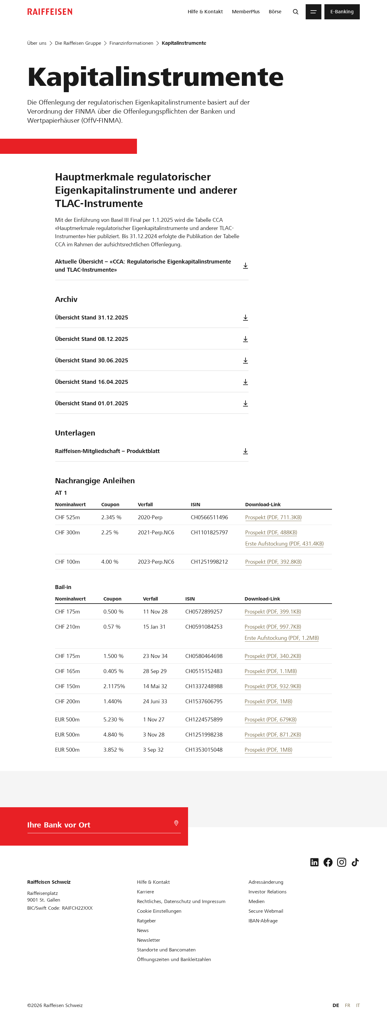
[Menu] (313, 11)
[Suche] (295, 11)
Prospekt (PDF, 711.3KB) (273, 517)
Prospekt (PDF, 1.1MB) (271, 671)
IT (358, 1005)
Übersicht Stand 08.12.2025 (91, 339)
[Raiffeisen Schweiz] (50, 11)
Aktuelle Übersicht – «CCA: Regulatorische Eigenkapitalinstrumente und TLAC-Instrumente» (143, 265)
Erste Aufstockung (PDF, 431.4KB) (284, 543)
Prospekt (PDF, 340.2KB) (273, 656)
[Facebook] (328, 862)
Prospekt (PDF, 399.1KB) (273, 611)
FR (347, 1005)
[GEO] (176, 823)
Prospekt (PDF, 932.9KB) (273, 686)
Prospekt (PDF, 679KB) (271, 719)
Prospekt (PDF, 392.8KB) (273, 562)
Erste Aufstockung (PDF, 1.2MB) (282, 638)
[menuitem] (205, 11)
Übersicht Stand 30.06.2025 (91, 360)
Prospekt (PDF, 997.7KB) (273, 626)
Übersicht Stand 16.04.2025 (91, 382)
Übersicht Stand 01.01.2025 (91, 403)
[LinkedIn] (314, 862)
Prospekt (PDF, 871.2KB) (273, 734)
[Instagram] (341, 862)
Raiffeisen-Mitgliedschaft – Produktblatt (107, 451)
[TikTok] (355, 862)
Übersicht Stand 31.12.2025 (91, 317)
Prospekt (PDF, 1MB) (268, 701)
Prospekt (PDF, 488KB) (271, 532)
